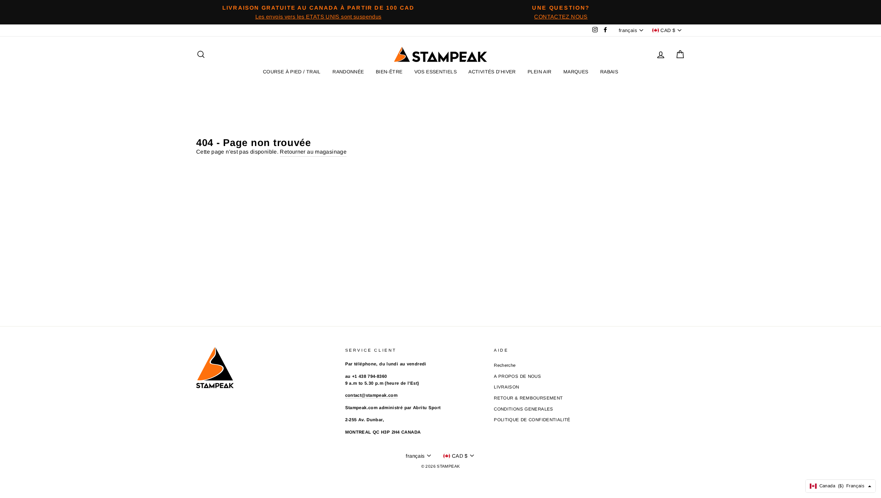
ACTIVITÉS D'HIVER (492, 71)
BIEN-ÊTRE (389, 71)
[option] (318, 12)
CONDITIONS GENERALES (523, 409)
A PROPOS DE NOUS (517, 376)
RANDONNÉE (348, 71)
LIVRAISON (506, 387)
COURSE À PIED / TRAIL (292, 71)
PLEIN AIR (539, 71)
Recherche (505, 365)
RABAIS (609, 71)
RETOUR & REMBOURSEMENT (528, 398)
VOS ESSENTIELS (435, 71)
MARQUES (575, 71)
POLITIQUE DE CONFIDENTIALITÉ (532, 419)
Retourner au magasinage (313, 152)
